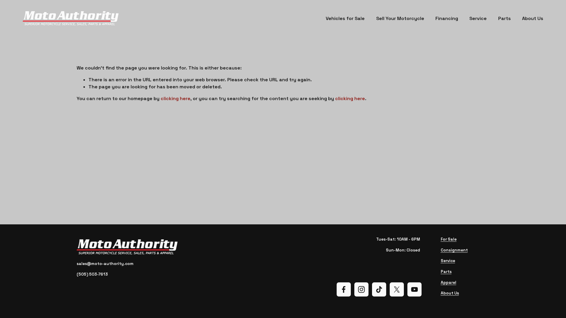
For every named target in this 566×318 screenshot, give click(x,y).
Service (478, 18)
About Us (532, 18)
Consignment (454, 250)
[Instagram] (361, 289)
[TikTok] (379, 289)
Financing (446, 18)
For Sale (449, 239)
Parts (504, 18)
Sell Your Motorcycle (400, 18)
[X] (397, 289)
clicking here (175, 98)
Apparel (448, 282)
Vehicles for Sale (345, 18)
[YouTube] (414, 289)
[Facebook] (344, 289)
